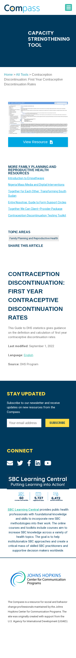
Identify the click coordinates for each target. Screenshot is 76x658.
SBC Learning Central (23, 509)
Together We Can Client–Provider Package (35, 208)
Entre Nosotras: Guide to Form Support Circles (37, 202)
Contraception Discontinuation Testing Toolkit (37, 215)
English (28, 355)
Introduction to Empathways (26, 178)
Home (8, 74)
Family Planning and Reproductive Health (34, 238)
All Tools (22, 74)
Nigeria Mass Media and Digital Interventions (36, 184)
